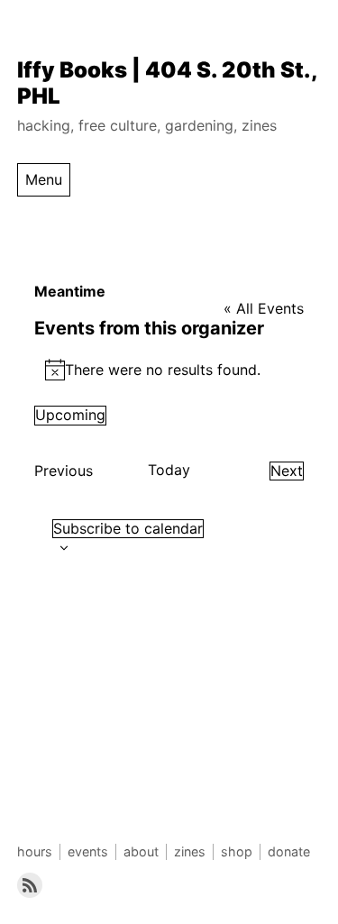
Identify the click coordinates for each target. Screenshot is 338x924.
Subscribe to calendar (128, 528)
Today (169, 470)
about (141, 851)
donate (289, 851)
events (88, 851)
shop (236, 851)
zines (190, 851)
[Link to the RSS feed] (29, 885)
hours (34, 851)
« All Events (264, 308)
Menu (43, 179)
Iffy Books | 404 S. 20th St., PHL (167, 83)
